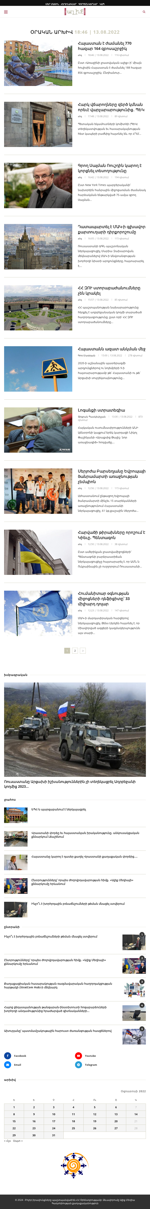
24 (53, 1128)
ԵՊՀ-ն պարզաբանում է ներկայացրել (58, 809)
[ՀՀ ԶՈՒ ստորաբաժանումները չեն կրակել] (38, 308)
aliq (80, 55)
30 (34, 1135)
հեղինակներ (69, 4)
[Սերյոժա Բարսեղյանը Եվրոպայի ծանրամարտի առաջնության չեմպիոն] (38, 491)
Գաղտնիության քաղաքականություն (75, 1203)
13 (116, 1114)
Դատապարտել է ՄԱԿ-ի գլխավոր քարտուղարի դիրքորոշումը (112, 229)
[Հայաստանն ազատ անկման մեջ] (38, 369)
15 (14, 1121)
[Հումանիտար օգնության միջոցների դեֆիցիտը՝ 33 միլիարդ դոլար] (38, 613)
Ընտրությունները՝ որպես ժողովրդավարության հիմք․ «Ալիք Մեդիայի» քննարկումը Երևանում (82, 882)
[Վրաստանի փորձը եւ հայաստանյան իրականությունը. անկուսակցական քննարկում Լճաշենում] (16, 839)
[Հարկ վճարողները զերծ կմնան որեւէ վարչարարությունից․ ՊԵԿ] (38, 124)
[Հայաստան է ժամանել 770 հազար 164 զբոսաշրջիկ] (38, 63)
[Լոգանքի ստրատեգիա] (38, 430)
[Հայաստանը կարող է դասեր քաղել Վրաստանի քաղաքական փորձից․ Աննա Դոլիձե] (16, 862)
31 (53, 1135)
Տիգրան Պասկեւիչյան (92, 416)
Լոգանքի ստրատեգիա (101, 410)
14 (136, 1114)
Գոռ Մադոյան (86, 355)
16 (34, 1121)
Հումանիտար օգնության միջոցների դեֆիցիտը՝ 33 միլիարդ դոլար (104, 598)
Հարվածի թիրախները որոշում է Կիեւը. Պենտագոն (111, 535)
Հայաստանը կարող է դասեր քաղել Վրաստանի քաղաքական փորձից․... (84, 856)
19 (94, 1121)
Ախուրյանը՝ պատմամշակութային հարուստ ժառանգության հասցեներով (58, 1031)
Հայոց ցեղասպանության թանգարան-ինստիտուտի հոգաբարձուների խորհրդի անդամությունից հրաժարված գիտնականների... (55, 1009)
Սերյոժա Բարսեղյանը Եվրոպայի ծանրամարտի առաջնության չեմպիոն (112, 476)
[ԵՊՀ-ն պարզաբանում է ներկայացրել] (16, 815)
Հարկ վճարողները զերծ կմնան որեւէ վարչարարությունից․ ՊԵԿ (111, 107)
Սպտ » (18, 1141)
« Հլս (7, 1141)
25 (73, 1128)
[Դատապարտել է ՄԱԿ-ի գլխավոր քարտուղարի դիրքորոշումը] (38, 246)
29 (14, 1135)
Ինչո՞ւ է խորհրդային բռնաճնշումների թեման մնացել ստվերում (78, 903)
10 (53, 1114)
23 (34, 1128)
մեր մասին (52, 4)
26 (94, 1128)
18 (73, 1121)
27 (116, 1128)
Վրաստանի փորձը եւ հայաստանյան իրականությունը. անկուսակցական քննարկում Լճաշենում (85, 835)
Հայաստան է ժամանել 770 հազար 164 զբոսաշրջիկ (104, 46)
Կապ (102, 4)
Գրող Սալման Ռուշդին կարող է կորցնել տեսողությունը (110, 168)
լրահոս (10, 799)
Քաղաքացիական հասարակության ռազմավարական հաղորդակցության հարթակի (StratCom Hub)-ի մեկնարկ (58, 985)
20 (116, 1121)
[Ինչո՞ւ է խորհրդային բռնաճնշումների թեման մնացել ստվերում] (16, 909)
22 (14, 1128)
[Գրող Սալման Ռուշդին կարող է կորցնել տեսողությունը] (38, 185)
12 (94, 1114)
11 (73, 1114)
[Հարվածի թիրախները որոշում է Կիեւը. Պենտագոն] (38, 552)
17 (53, 1121)
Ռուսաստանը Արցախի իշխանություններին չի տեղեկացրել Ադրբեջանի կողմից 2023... (70, 784)
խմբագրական (16, 675)
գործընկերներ (88, 4)
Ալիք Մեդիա (127, 1200)
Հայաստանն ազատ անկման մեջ (112, 348)
